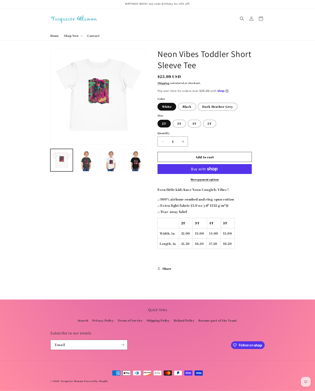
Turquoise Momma (72, 381)
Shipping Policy (158, 320)
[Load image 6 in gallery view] (135, 160)
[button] (73, 35)
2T (164, 123)
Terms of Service (130, 320)
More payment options (204, 179)
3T (179, 123)
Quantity (164, 133)
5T (209, 123)
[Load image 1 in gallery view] (61, 160)
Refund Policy (184, 320)
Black (187, 107)
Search (83, 320)
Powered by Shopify (96, 381)
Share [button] (166, 269)
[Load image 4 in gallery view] (86, 160)
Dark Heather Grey (217, 107)
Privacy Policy (103, 320)
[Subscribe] (122, 345)
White (167, 107)
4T (194, 123)
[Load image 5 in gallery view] (111, 160)
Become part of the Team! (217, 320)
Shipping (163, 83)
